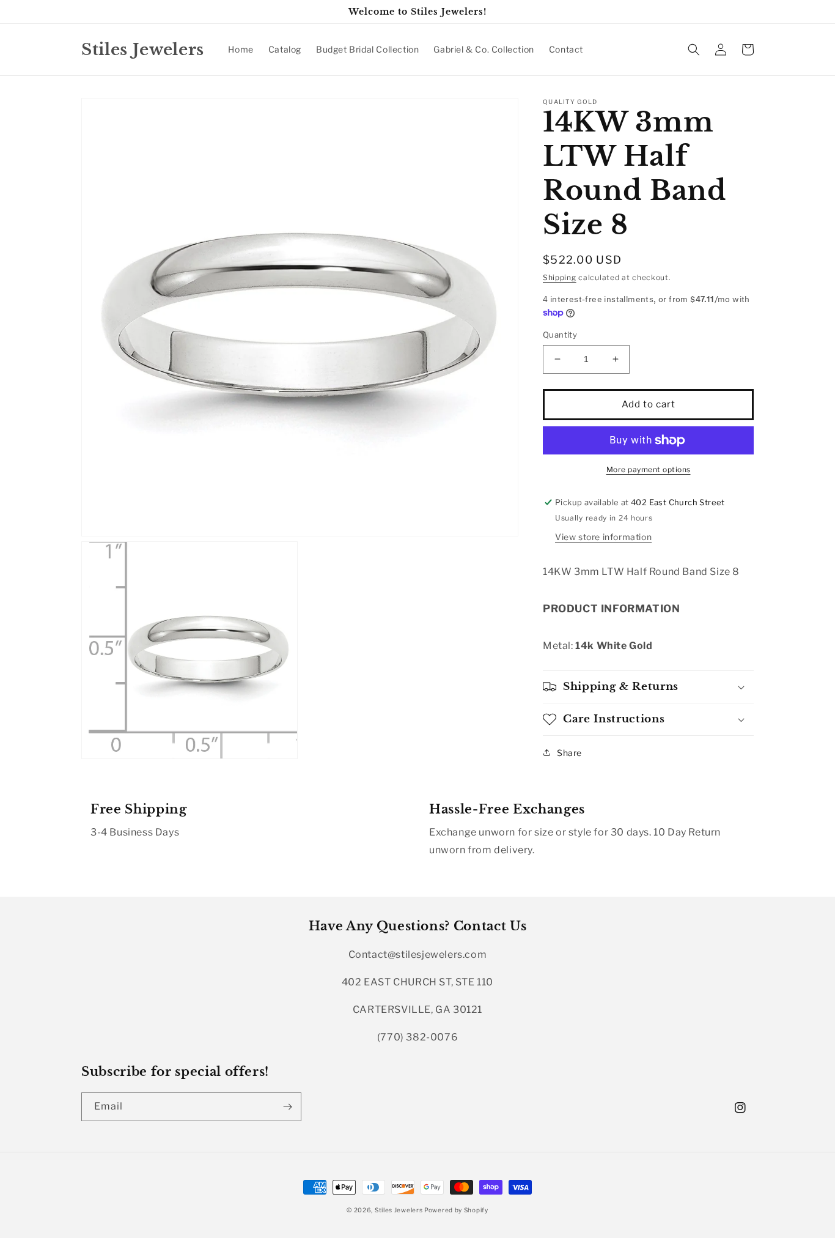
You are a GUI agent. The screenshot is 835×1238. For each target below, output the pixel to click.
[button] (693, 49)
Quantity (560, 334)
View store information (603, 537)
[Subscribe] (287, 1106)
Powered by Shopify (456, 1210)
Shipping (559, 277)
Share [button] (569, 752)
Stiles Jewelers (399, 1210)
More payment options (648, 469)
